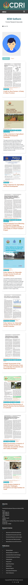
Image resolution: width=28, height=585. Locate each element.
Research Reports (10, 568)
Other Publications (10, 572)
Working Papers (9, 550)
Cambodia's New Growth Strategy (13, 554)
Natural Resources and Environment (13, 541)
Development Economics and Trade (13, 534)
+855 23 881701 (5, 512)
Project (12, 58)
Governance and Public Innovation (13, 539)
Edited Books (9, 566)
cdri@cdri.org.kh (5, 518)
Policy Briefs (8, 561)
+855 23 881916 (5, 513)
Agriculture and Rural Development (13, 532)
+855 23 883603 (5, 515)
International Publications (11, 570)
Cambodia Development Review (13, 557)
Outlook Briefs (9, 559)
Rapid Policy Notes (10, 563)
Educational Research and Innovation (14, 537)
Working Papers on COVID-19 (12, 552)
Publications (6, 58)
